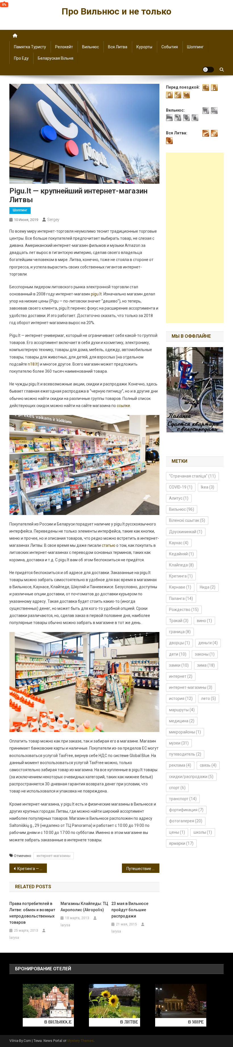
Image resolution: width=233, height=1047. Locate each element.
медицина (181, 721)
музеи (179, 743)
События (169, 47)
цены (177, 832)
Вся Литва (117, 47)
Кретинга (181, 576)
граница (180, 631)
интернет (180, 676)
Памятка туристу (30, 47)
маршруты (182, 710)
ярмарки (181, 843)
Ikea (207, 487)
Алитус (178, 498)
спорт (177, 787)
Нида (207, 587)
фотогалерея (185, 821)
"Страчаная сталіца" (192, 476)
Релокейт (64, 47)
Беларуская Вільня (55, 58)
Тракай (178, 620)
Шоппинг (195, 47)
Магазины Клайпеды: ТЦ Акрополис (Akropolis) (84, 906)
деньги (208, 643)
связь (208, 765)
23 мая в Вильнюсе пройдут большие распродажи (129, 909)
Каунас (178, 543)
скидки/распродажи (191, 776)
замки (179, 665)
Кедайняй (181, 554)
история (181, 698)
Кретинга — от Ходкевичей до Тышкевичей (32, 868)
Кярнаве (180, 587)
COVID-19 (180, 487)
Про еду (21, 58)
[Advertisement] (195, 238)
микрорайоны (185, 732)
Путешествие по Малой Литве (142, 868)
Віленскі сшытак (187, 520)
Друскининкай (185, 531)
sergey (53, 219)
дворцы (179, 643)
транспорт (183, 798)
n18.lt (33, 364)
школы (203, 832)
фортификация (186, 810)
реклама (180, 765)
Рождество (184, 609)
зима (206, 665)
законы (205, 654)
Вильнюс (90, 47)
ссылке (123, 405)
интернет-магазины (53, 856)
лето (208, 698)
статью (108, 545)
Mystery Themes (80, 1041)
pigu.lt (96, 294)
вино (204, 620)
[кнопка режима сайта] (208, 69)
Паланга (181, 598)
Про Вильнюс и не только (116, 11)
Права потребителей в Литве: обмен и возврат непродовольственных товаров (32, 913)
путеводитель (185, 754)
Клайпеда (181, 565)
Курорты (144, 47)
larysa (14, 938)
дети (177, 654)
